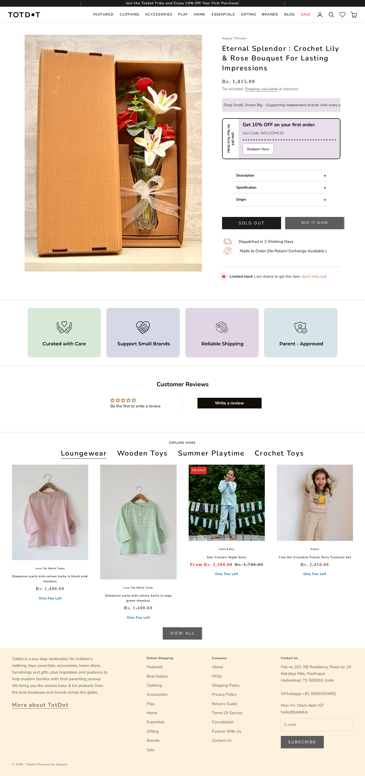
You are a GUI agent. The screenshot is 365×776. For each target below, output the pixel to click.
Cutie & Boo (226, 549)
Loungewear (84, 453)
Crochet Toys (279, 453)
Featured (103, 14)
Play (183, 14)
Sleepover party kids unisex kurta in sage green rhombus (138, 598)
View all (182, 633)
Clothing (129, 14)
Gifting (248, 14)
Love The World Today (50, 568)
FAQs (217, 676)
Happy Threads (234, 38)
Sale (306, 14)
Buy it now (314, 222)
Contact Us (221, 740)
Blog (289, 14)
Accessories (158, 14)
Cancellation (223, 722)
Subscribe (302, 742)
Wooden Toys (142, 453)
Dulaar (314, 549)
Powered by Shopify (52, 764)
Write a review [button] (229, 403)
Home (200, 14)
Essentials (223, 14)
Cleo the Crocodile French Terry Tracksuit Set (315, 557)
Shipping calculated (261, 88)
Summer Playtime (211, 453)
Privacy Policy (224, 694)
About (217, 667)
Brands (270, 14)
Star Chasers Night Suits (226, 557)
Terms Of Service (227, 713)
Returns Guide (224, 703)
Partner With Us (226, 731)
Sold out (252, 223)
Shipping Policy (226, 685)
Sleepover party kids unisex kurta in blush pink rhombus (50, 578)
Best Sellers (157, 676)
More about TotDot (40, 705)
